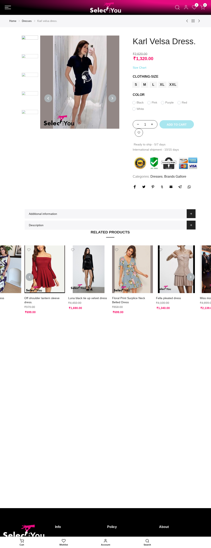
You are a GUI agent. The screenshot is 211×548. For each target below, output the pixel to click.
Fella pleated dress (168, 298)
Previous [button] (48, 98)
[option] (80, 82)
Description (36, 225)
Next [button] (112, 98)
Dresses (27, 21)
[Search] (177, 7)
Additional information (43, 213)
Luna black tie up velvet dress (87, 298)
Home (12, 21)
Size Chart (139, 67)
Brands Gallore (175, 176)
